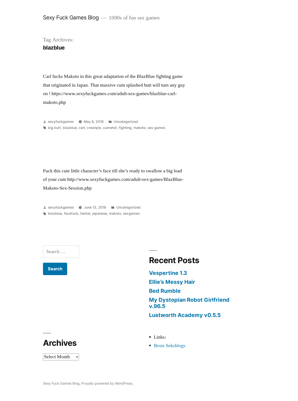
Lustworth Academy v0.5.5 (185, 315)
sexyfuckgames (61, 122)
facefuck (71, 213)
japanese (99, 213)
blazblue (70, 128)
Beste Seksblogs (169, 346)
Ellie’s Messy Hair (172, 282)
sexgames (131, 213)
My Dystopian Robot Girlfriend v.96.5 (189, 303)
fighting (125, 128)
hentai (85, 213)
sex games (156, 128)
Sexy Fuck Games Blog (71, 17)
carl (82, 128)
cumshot (110, 128)
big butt (54, 128)
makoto (140, 128)
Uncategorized (126, 122)
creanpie (94, 128)
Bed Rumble (165, 291)
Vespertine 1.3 (168, 273)
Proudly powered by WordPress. (107, 383)
